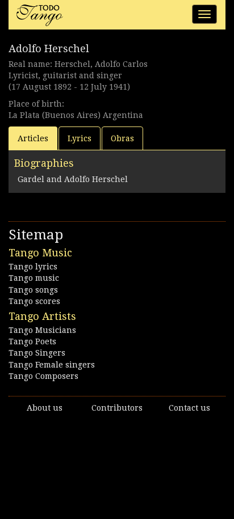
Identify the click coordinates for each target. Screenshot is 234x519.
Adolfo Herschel (49, 48)
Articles (33, 138)
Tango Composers (43, 376)
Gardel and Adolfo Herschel (73, 179)
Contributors (117, 407)
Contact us (189, 407)
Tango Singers (37, 352)
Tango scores (34, 301)
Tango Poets (32, 341)
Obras (122, 138)
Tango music (34, 277)
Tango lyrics (33, 266)
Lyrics (79, 138)
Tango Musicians (42, 330)
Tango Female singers (52, 364)
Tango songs (33, 289)
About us (44, 407)
